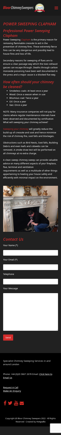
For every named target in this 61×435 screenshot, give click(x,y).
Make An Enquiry (12, 390)
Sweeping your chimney (15, 128)
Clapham (25, 39)
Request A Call (10, 387)
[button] (56, 8)
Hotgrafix (41, 421)
